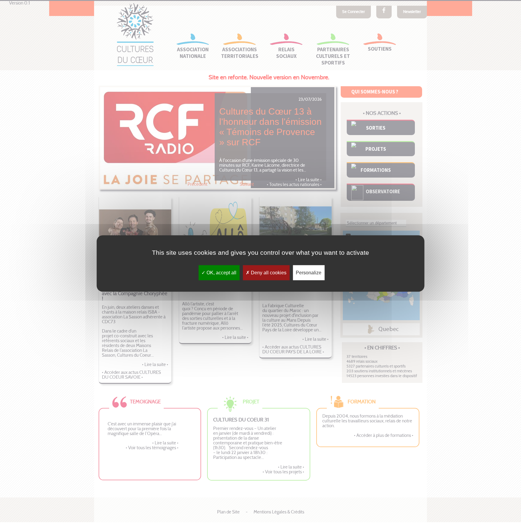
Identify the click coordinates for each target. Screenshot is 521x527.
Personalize (308, 272)
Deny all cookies (268, 272)
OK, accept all (220, 272)
